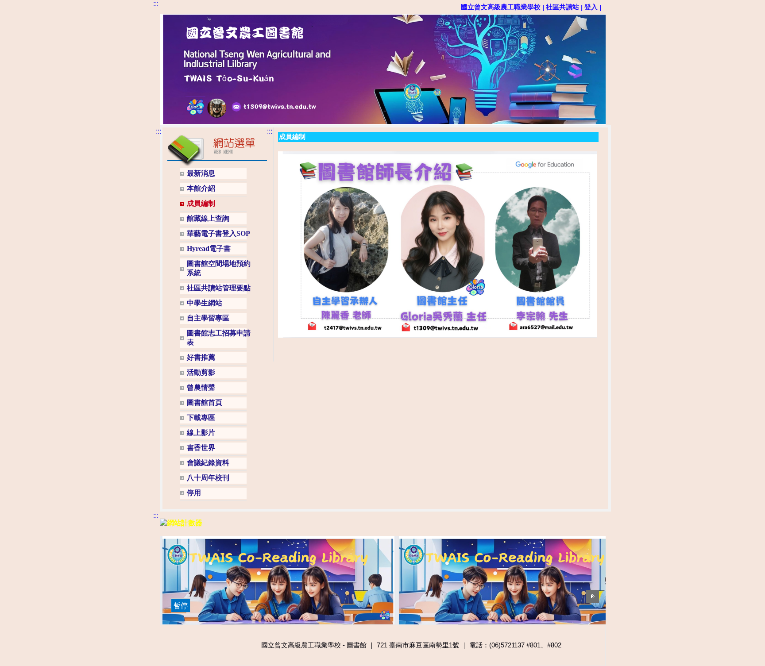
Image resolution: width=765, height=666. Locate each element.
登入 (591, 7)
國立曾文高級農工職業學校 (501, 7)
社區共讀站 (562, 7)
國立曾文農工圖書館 (175, 30)
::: (155, 4)
